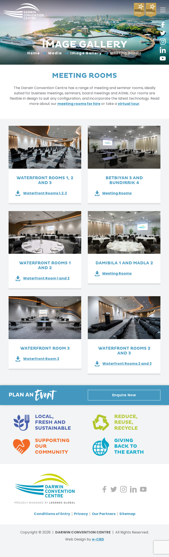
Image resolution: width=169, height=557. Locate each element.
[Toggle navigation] (163, 9)
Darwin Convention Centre (23, 11)
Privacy (81, 514)
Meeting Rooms (117, 193)
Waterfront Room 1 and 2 (46, 278)
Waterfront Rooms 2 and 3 (127, 363)
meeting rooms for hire (78, 103)
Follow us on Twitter (163, 33)
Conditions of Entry (52, 514)
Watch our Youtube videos (163, 58)
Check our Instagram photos (163, 41)
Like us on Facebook (163, 25)
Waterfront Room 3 (41, 358)
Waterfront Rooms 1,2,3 (45, 193)
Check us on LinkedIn (163, 50)
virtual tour (128, 103)
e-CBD (98, 539)
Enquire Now (124, 395)
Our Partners (104, 514)
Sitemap (127, 514)
